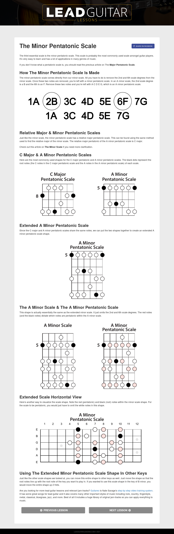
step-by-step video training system (135, 490)
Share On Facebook (144, 46)
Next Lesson (118, 510)
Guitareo (95, 490)
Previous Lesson (56, 510)
